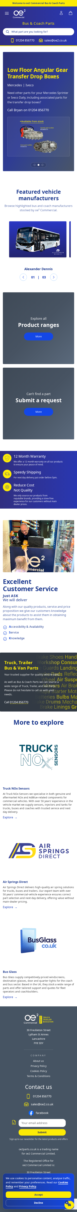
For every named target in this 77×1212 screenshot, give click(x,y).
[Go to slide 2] (38, 165)
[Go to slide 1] (34, 165)
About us (38, 1061)
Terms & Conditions (38, 1076)
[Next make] (53, 277)
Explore (10, 817)
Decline (38, 1202)
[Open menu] (7, 13)
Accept (38, 1194)
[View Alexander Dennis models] (37, 239)
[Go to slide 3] (42, 165)
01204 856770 (19, 702)
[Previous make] (23, 277)
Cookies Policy (38, 1071)
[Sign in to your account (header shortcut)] (61, 13)
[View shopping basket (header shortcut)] (70, 13)
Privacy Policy (39, 1066)
